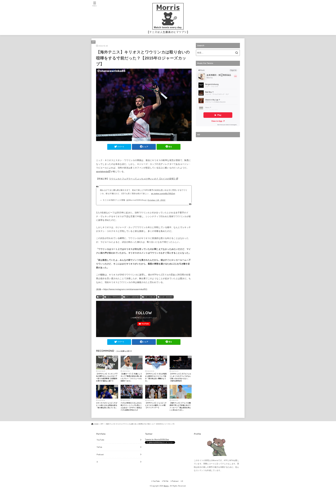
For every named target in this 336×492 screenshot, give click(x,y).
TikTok (99, 447)
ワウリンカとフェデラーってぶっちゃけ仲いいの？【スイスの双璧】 (142, 179)
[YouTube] (143, 324)
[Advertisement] (218, 157)
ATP (93, 42)
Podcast (100, 454)
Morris (166, 486)
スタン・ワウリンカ (113, 297)
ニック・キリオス (166, 297)
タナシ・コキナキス (132, 297)
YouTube (100, 440)
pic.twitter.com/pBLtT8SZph (163, 193)
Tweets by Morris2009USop (157, 439)
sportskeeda (102, 171)
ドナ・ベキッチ (149, 297)
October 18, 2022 (157, 200)
